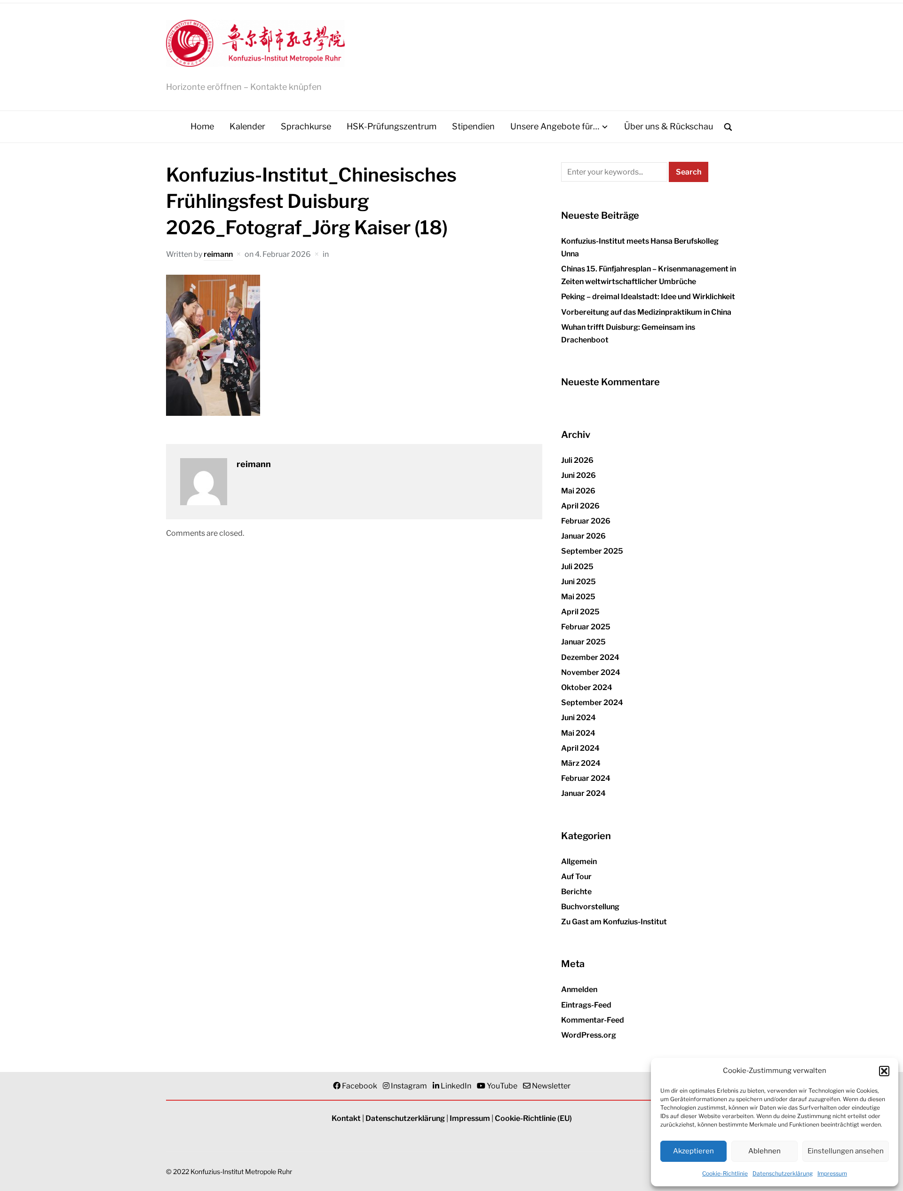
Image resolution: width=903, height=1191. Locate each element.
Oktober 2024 (586, 687)
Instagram (409, 1085)
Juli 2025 (577, 566)
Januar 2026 (583, 536)
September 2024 (592, 702)
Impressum (832, 1173)
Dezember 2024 (590, 657)
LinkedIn (456, 1085)
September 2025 (592, 551)
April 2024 (580, 748)
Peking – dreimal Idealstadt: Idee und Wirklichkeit (648, 296)
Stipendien (473, 126)
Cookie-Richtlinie (725, 1173)
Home (202, 126)
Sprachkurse (306, 126)
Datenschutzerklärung (782, 1173)
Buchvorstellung (590, 906)
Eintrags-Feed (586, 1004)
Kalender (247, 126)
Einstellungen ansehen (846, 1151)
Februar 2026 (585, 520)
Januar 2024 (583, 793)
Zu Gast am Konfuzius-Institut (614, 921)
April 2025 (580, 611)
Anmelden (579, 989)
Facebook (359, 1085)
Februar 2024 (585, 778)
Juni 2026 (578, 475)
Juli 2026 (577, 460)
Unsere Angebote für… (554, 126)
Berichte (576, 891)
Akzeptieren (693, 1151)
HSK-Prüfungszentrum (391, 126)
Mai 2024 (578, 733)
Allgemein (579, 861)
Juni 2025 (578, 581)
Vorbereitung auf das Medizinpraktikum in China (646, 312)
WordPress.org (588, 1035)
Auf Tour (576, 876)
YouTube (502, 1085)
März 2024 (581, 763)
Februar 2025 (585, 626)
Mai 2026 (578, 490)
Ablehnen (764, 1151)
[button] (884, 1071)
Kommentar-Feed (592, 1020)
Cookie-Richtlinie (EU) (533, 1118)
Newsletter (551, 1085)
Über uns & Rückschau (668, 126)
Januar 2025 (583, 641)
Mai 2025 (578, 596)
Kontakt (346, 1118)
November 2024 (590, 672)
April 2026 (580, 505)
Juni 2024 (578, 717)
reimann (218, 254)
